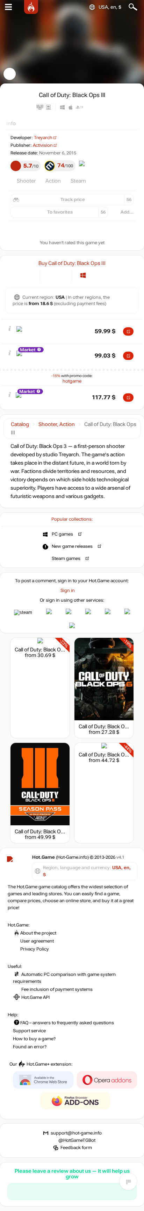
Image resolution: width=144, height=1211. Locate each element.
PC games (62, 534)
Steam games (66, 558)
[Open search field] (133, 7)
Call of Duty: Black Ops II (43, 649)
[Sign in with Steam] (23, 612)
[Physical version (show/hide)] (61, 275)
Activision (43, 145)
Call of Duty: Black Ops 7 (107, 754)
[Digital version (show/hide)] (50, 275)
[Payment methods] (28, 275)
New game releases (72, 546)
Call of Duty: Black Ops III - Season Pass (60, 831)
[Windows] (83, 275)
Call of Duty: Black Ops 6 (107, 726)
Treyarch (43, 137)
